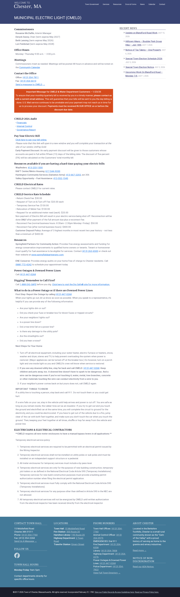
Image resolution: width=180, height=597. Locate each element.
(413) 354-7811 (31, 77)
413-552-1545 (60, 178)
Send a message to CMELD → (30, 84)
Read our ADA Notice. (143, 566)
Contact (162, 4)
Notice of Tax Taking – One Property (143, 50)
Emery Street (77, 544)
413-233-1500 (35, 167)
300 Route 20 (73, 531)
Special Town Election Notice (139, 67)
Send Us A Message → (25, 541)
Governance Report (26, 129)
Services (106, 4)
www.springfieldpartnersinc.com (47, 254)
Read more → (139, 550)
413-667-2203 (73, 174)
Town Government (92, 4)
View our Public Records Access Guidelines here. (115, 592)
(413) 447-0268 (28, 274)
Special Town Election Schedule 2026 (143, 58)
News (142, 4)
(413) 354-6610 (28, 81)
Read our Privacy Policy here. (147, 592)
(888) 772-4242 (24, 264)
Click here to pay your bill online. (31, 139)
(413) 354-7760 (29, 535)
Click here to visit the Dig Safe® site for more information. (81, 284)
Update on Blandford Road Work (141, 32)
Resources (117, 4)
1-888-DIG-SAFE (28, 284)
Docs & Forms (130, 4)
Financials (22, 122)
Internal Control (24, 126)
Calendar (152, 4)
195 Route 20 (78, 535)
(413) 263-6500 (90, 251)
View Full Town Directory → (106, 572)
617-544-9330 (52, 171)
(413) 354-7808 (109, 550)
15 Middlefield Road (75, 528)
